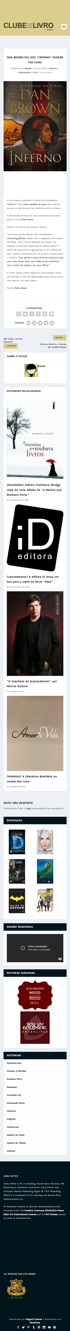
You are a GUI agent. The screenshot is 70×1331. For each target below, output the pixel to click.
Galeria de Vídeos (16, 1143)
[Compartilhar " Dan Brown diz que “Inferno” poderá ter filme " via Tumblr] (31, 314)
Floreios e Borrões (16, 1071)
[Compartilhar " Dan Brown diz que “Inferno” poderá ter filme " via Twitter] (25, 314)
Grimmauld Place (16, 1103)
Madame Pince (14, 1079)
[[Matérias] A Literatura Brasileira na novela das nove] (35, 733)
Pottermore (13, 1127)
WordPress (35, 1322)
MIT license (52, 1214)
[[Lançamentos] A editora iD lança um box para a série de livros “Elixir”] (35, 537)
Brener (28, 68)
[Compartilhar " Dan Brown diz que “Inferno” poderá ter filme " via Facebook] (18, 314)
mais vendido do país (34, 204)
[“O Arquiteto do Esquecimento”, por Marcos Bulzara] (35, 633)
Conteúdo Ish (14, 1095)
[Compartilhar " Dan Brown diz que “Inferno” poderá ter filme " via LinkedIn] (45, 314)
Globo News (20, 288)
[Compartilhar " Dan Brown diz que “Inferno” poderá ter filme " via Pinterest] (38, 314)
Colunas (11, 1151)
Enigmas (11, 1119)
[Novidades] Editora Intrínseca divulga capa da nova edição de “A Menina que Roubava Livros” (34, 490)
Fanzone (11, 1111)
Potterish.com (14, 1063)
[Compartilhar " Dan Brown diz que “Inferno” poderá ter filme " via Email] (51, 314)
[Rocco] (35, 1009)
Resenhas (12, 1087)
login (28, 808)
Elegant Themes (34, 1319)
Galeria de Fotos (15, 1135)
